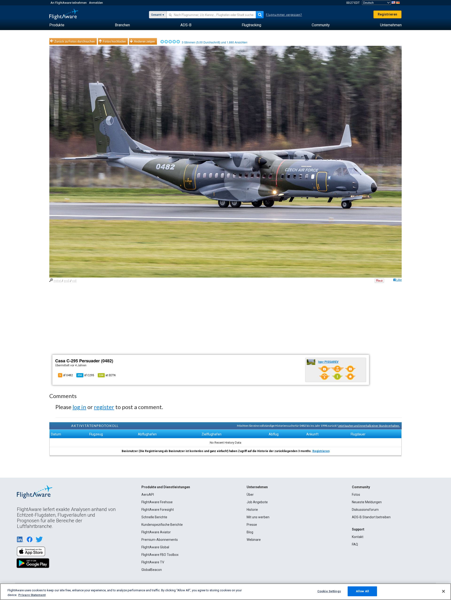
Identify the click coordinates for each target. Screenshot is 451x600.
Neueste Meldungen (367, 502)
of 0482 (66, 375)
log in (79, 406)
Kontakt (357, 537)
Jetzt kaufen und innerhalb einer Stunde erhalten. (369, 425)
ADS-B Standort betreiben (371, 517)
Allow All (362, 591)
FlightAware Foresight (157, 509)
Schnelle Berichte (154, 517)
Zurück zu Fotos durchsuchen (74, 41)
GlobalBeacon (151, 570)
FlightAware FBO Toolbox (160, 555)
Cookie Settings (329, 591)
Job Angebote (257, 502)
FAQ (355, 544)
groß (67, 281)
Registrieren (387, 14)
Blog (250, 532)
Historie (252, 509)
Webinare (254, 540)
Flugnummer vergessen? (284, 14)
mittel (57, 281)
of (86, 375)
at (107, 375)
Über (250, 494)
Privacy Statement (32, 595)
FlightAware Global (155, 547)
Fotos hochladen (114, 41)
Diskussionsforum (365, 509)
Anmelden (96, 2)
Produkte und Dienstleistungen (165, 487)
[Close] (443, 591)
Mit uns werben (258, 517)
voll (74, 281)
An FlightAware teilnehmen (69, 2)
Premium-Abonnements (159, 540)
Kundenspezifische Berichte (162, 524)
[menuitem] (57, 25)
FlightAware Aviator (156, 532)
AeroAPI (147, 494)
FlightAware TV (152, 562)
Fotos (356, 494)
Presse (252, 524)
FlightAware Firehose (157, 502)
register (104, 406)
